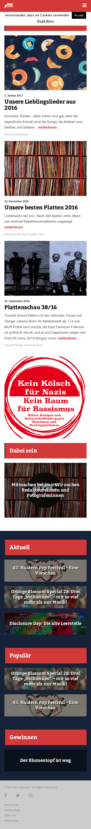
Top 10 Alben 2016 (32, 234)
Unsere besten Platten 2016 (41, 207)
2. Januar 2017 (13, 95)
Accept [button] (78, 15)
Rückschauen (21, 134)
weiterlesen (47, 127)
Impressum (11, 804)
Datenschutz (12, 810)
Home (8, 134)
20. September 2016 (17, 301)
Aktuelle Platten (13, 345)
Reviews (37, 345)
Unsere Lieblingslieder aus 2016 (40, 105)
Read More (45, 21)
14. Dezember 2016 (16, 201)
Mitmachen (11, 820)
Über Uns (10, 815)
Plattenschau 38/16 (30, 307)
